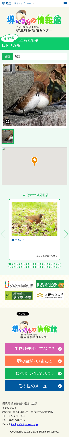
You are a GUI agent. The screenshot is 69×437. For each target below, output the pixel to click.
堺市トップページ (22, 3)
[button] (34, 161)
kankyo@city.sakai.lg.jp (24, 424)
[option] (34, 95)
